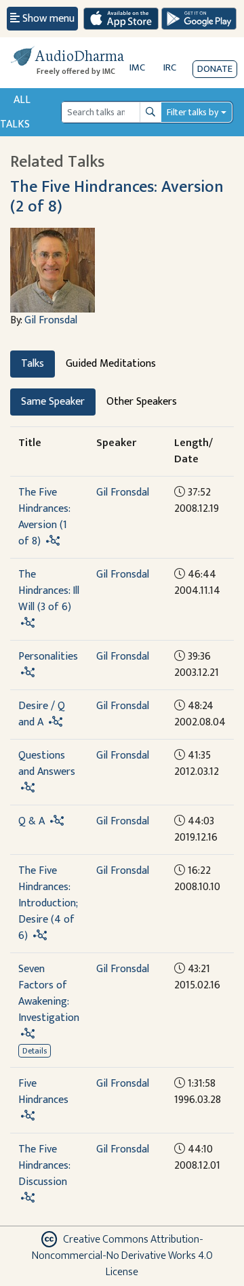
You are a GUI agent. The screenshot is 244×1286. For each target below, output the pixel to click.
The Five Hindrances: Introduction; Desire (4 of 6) (47, 903)
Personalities (48, 656)
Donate (214, 68)
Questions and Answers (46, 763)
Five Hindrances (43, 1091)
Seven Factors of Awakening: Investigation (48, 993)
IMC (137, 67)
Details (34, 1051)
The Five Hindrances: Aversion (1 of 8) (44, 516)
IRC (169, 67)
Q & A (31, 821)
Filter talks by (192, 112)
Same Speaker (53, 402)
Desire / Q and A (41, 714)
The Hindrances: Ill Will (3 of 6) (48, 590)
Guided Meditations (111, 364)
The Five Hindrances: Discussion (44, 1165)
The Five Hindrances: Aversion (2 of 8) (117, 196)
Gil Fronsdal (50, 320)
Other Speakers (141, 402)
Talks (32, 364)
